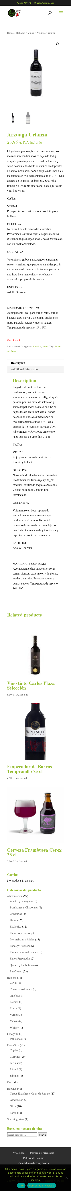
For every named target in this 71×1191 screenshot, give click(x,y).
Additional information (25, 369)
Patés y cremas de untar (23, 952)
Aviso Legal (19, 1153)
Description (18, 363)
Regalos (11, 1088)
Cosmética (13, 1045)
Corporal (15, 1056)
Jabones (14, 1075)
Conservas (16, 914)
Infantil (14, 1069)
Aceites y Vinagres (21, 901)
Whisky (14, 1027)
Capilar (14, 1050)
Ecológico (15, 926)
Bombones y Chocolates (24, 907)
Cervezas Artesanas (21, 989)
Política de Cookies (33, 1158)
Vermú (14, 1014)
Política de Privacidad (42, 1153)
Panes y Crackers (20, 946)
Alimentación (15, 896)
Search (42, 1134)
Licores (14, 1002)
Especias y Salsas (20, 933)
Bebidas (20, 33)
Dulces (14, 920)
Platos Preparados (20, 958)
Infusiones (16, 1039)
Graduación (16, 1100)
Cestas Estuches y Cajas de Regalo (30, 1093)
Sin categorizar (15, 1119)
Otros (10, 1082)
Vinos (30, 33)
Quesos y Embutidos (22, 965)
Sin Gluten (16, 971)
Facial (13, 1063)
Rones (13, 1008)
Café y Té (12, 1034)
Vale (21, 1185)
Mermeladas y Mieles (22, 939)
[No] (66, 1178)
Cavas (13, 982)
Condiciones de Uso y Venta (33, 1163)
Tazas (13, 1113)
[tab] (35, 363)
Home (10, 33)
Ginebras (15, 995)
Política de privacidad (41, 1185)
